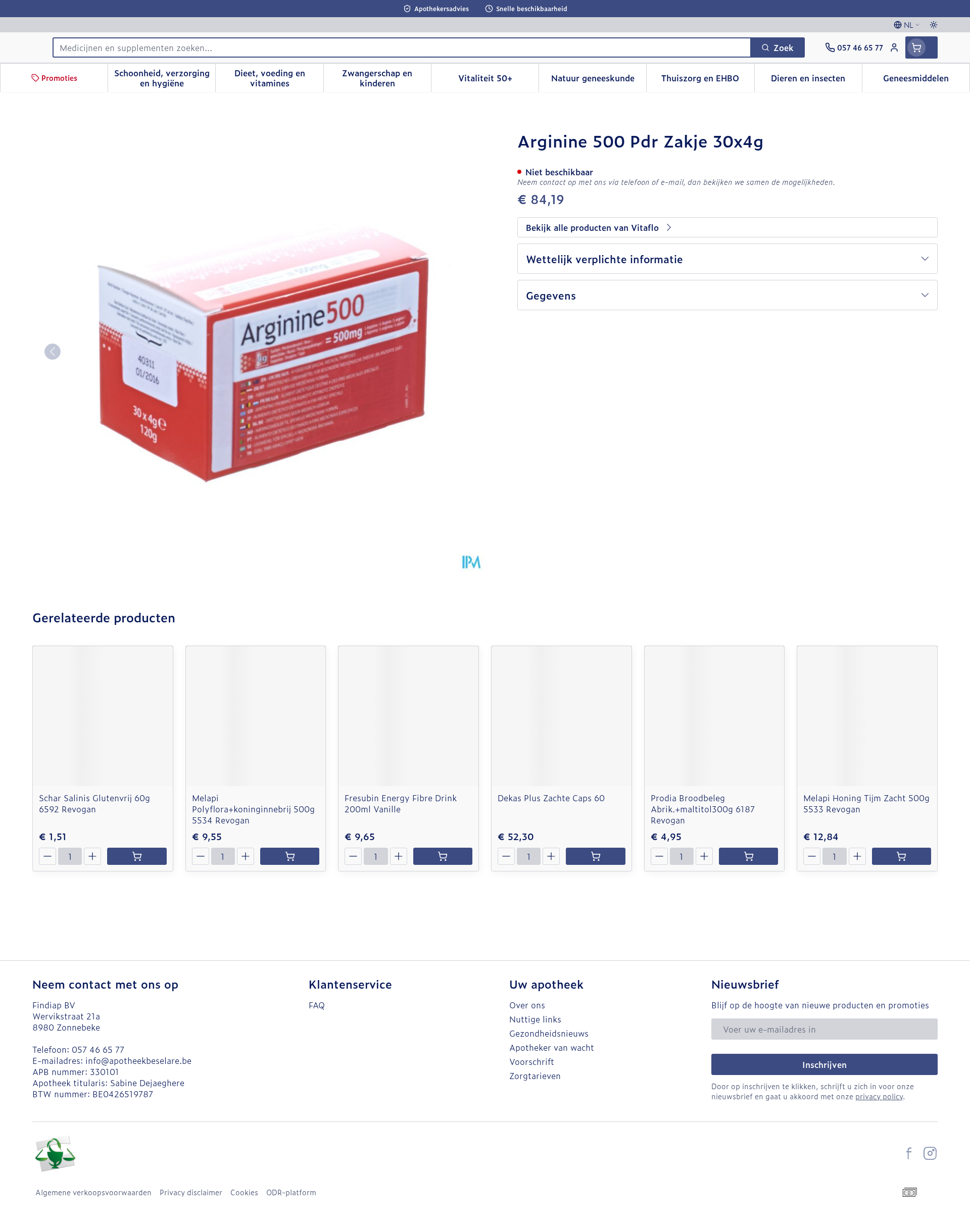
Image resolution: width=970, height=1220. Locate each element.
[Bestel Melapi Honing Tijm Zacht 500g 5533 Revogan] (901, 856)
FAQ (317, 1004)
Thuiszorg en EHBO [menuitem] (707, 80)
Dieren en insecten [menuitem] (816, 80)
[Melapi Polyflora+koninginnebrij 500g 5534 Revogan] (256, 716)
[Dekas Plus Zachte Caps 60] (562, 716)
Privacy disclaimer (191, 1192)
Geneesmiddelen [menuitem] (926, 80)
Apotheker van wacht (551, 1047)
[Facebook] (908, 1153)
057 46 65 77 (98, 1049)
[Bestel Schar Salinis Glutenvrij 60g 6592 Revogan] (136, 856)
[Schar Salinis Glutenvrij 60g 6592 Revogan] (103, 716)
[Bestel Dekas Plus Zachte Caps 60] (595, 856)
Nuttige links (535, 1018)
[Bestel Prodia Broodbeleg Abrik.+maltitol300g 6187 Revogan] (748, 856)
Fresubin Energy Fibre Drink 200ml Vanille (401, 803)
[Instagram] (930, 1153)
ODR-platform (291, 1192)
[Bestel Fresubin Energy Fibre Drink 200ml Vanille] (442, 856)
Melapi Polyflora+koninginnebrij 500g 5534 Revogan (253, 809)
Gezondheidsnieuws (549, 1033)
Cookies (244, 1192)
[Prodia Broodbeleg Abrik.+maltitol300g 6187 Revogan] (715, 716)
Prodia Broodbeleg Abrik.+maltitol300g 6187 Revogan (703, 809)
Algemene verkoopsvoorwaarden (93, 1192)
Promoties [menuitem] (59, 77)
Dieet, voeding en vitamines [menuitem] (278, 78)
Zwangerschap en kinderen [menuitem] (386, 78)
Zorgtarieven (535, 1075)
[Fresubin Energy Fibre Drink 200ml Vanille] (408, 716)
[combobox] (402, 47)
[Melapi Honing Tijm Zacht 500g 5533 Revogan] (867, 716)
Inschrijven (824, 1064)
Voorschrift (531, 1061)
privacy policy (879, 1096)
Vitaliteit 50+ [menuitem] (498, 80)
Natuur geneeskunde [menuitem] (598, 80)
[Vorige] (52, 352)
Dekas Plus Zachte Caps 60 (551, 798)
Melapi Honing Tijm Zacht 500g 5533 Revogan (866, 803)
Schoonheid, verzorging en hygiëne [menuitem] (164, 78)
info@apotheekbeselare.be (138, 1060)
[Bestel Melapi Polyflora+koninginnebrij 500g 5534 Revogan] (289, 856)
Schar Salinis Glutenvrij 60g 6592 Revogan (94, 803)
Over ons (527, 1004)
